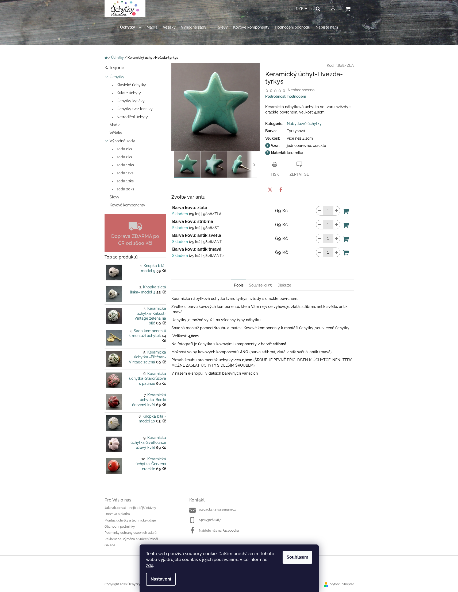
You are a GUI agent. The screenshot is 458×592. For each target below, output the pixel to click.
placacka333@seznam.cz (217, 509)
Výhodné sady (122, 141)
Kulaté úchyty (128, 93)
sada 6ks (124, 149)
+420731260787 (210, 520)
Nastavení (161, 579)
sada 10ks (125, 165)
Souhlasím (297, 557)
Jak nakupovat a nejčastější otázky (130, 508)
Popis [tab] (239, 285)
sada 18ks (125, 181)
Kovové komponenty (127, 205)
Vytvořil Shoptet (342, 584)
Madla (115, 125)
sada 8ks (124, 157)
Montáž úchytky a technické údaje (130, 520)
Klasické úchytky (131, 85)
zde (149, 565)
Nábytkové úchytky (304, 123)
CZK (300, 8)
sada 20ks (125, 189)
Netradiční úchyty (132, 117)
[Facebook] (281, 189)
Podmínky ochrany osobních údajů (130, 533)
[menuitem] (130, 27)
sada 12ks (124, 173)
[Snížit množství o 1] (319, 210)
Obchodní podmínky (120, 526)
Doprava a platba (117, 514)
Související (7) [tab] (260, 285)
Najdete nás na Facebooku (219, 530)
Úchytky (117, 77)
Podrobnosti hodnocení (285, 96)
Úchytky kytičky (130, 101)
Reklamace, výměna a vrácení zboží (131, 539)
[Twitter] (270, 189)
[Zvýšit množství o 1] (336, 210)
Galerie (110, 545)
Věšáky (116, 133)
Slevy (114, 197)
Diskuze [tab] (284, 285)
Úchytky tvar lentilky (134, 109)
